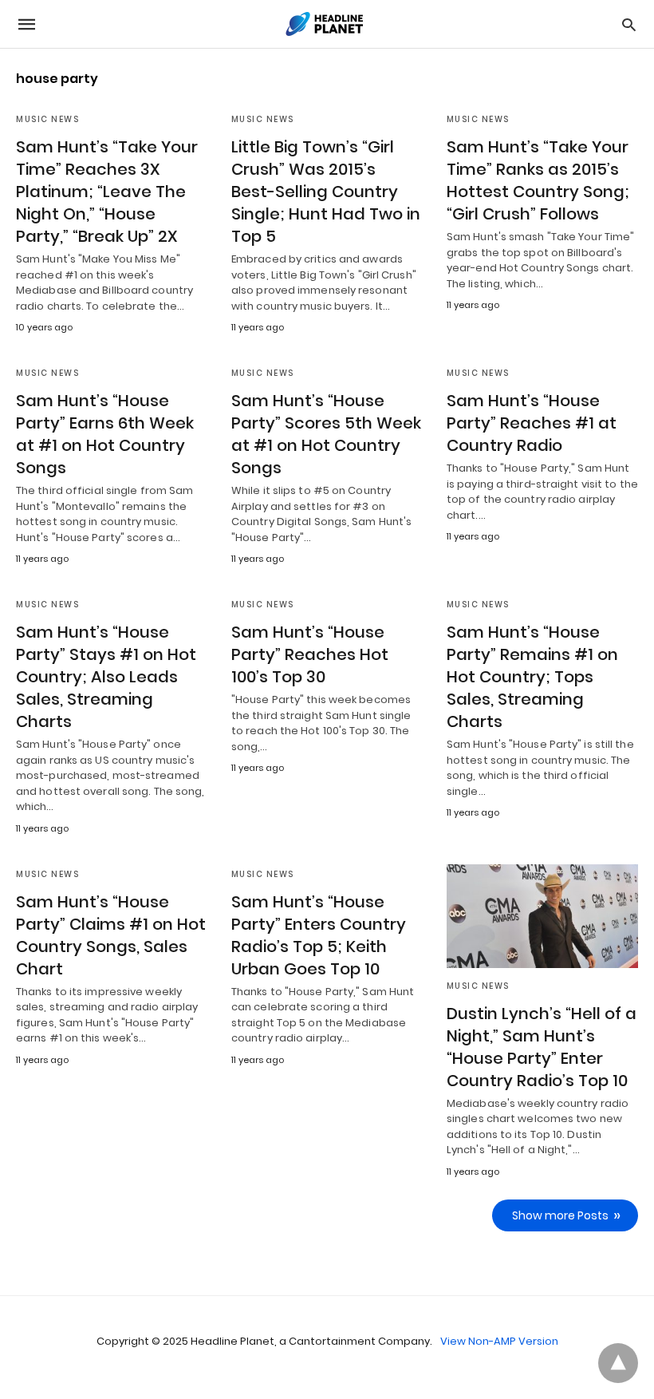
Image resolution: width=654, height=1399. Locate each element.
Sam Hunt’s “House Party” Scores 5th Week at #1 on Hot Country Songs (326, 434)
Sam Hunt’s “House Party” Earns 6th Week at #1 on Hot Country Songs (105, 434)
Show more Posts (560, 1215)
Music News (47, 119)
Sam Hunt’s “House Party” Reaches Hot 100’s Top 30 (309, 654)
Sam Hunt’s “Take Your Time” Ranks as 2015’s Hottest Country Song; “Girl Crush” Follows (538, 180)
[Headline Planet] (326, 24)
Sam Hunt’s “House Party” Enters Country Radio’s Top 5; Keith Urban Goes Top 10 (318, 935)
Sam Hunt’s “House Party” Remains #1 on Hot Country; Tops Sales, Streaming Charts (532, 677)
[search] (629, 24)
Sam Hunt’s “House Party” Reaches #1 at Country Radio (532, 422)
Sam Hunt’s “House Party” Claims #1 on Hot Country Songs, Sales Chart (111, 935)
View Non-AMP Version (499, 1341)
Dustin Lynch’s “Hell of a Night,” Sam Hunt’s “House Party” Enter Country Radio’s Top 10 (541, 1047)
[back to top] (618, 1363)
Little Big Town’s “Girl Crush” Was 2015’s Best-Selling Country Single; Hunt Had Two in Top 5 (325, 191)
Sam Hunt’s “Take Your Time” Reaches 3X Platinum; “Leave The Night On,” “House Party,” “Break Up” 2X (107, 191)
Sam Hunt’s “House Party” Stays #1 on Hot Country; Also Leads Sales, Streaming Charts (106, 677)
